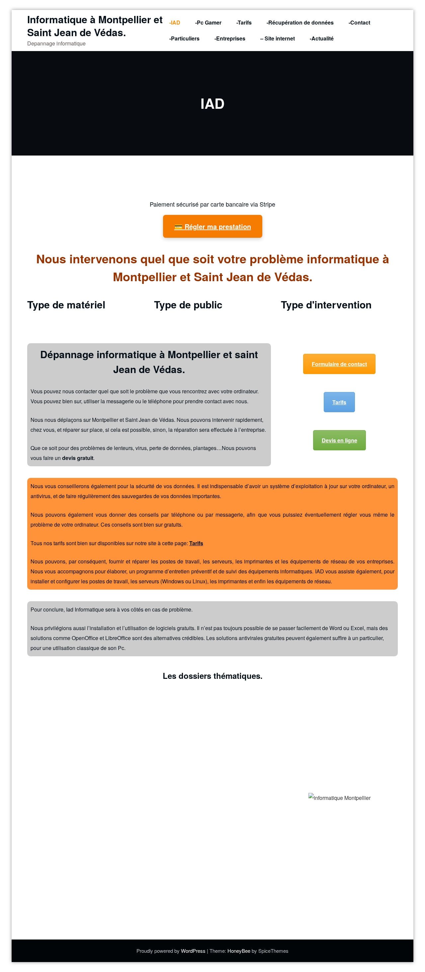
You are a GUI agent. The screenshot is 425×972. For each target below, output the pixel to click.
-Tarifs (244, 22)
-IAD (174, 22)
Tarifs (339, 402)
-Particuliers (184, 38)
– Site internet (277, 38)
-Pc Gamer (208, 22)
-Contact (359, 22)
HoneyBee (238, 950)
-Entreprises (229, 38)
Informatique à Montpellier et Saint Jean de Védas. (95, 25)
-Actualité (322, 38)
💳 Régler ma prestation (212, 226)
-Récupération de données (300, 22)
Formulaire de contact (339, 364)
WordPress (194, 950)
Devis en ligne (339, 440)
